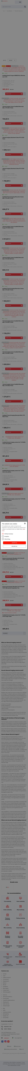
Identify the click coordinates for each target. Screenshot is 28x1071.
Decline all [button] (14, 546)
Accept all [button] (14, 542)
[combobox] (25, 523)
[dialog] (14, 535)
